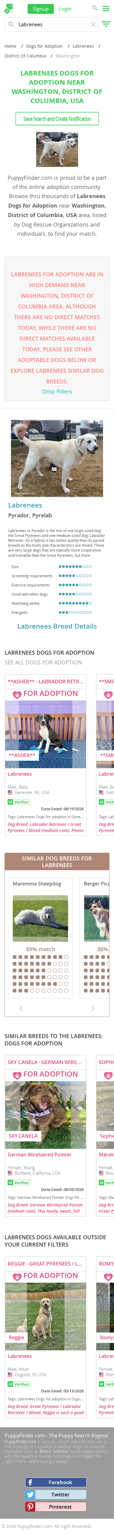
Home (10, 46)
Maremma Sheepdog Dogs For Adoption (40, 938)
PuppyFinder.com (25, 1435)
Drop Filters (57, 391)
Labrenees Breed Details (57, 626)
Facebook (60, 1482)
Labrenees (83, 46)
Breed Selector (54, 1451)
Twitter (60, 1494)
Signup (41, 8)
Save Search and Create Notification (57, 118)
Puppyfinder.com (20, 1441)
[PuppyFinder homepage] (9, 8)
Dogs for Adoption (44, 46)
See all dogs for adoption (43, 662)
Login (65, 8)
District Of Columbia (25, 56)
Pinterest (60, 1506)
